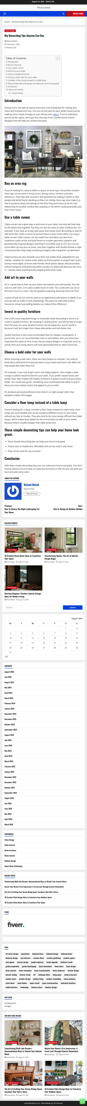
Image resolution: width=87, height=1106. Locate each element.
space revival (34, 983)
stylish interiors (11, 987)
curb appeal (10, 962)
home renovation (25, 970)
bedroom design (12, 958)
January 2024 (9, 708)
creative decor (38, 958)
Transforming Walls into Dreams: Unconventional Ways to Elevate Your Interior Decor (36, 881)
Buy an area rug (14, 65)
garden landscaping (29, 966)
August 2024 (9, 682)
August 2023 (9, 735)
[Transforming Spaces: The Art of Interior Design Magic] (63, 540)
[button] (4, 13)
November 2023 (10, 719)
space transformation (50, 983)
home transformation (42, 970)
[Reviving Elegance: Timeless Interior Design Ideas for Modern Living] (23, 578)
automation (25, 953)
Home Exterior (10, 845)
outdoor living (38, 979)
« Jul (6, 656)
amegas (8, 1006)
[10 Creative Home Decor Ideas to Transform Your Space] (23, 540)
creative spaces (69, 958)
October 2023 (10, 724)
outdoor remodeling (53, 979)
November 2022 (10, 782)
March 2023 (9, 761)
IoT (34, 974)
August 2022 (9, 798)
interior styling (11, 974)
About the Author (16, 89)
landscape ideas (44, 974)
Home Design (10, 31)
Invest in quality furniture (18, 74)
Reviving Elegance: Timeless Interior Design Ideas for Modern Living (23, 595)
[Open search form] (63, 14)
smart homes (22, 983)
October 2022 (10, 787)
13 (44, 638)
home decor (59, 966)
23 (77, 643)
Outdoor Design (10, 860)
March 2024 (9, 698)
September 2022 (11, 792)
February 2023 (10, 766)
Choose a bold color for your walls (22, 77)
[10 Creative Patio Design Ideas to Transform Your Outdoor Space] (63, 1073)
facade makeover (37, 962)
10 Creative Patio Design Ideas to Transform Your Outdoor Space (28, 897)
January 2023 (9, 771)
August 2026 (9, 671)
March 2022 (9, 824)
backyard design (52, 953)
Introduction (13, 62)
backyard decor (38, 953)
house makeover (59, 970)
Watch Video (78, 13)
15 (66, 638)
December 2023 (10, 713)
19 (33, 643)
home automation (45, 966)
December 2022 (10, 777)
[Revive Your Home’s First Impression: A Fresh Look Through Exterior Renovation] (63, 1032)
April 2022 (8, 819)
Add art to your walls (16, 71)
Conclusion (12, 86)
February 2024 (10, 703)
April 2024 (8, 692)
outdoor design (24, 979)
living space (57, 974)
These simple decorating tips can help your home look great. (33, 83)
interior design (73, 970)
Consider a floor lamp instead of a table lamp (27, 80)
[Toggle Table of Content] (56, 58)
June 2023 (8, 745)
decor (56, 114)
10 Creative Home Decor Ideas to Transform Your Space (23, 557)
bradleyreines (10, 1003)
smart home (10, 983)
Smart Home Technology (13, 866)
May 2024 (8, 687)
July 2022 (8, 803)
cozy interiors (25, 958)
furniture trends (66, 962)
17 (10, 643)
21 (55, 643)
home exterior (11, 970)
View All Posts (32, 493)
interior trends (25, 974)
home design (71, 966)
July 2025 (8, 677)
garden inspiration (12, 966)
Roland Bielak (12, 41)
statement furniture (68, 983)
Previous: (22, 509)
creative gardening (54, 958)
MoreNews (46, 1103)
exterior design (22, 962)
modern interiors (70, 974)
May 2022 (8, 814)
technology (24, 987)
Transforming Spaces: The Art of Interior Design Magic (61, 557)
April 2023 (8, 756)
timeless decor (36, 987)
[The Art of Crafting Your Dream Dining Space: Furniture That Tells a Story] (23, 1073)
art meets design (12, 953)
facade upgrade (52, 962)
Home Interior (10, 855)
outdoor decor (11, 979)
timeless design (51, 987)
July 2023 (8, 740)
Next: (67, 507)
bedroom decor (66, 953)
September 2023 (11, 729)
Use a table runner (16, 68)
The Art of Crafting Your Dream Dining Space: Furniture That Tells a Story (31, 892)
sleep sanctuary (69, 979)
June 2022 (8, 808)
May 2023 (8, 750)
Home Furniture (10, 850)
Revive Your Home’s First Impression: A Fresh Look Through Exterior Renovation (34, 886)
